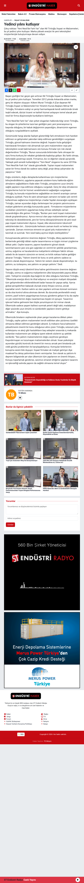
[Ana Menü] (5, 5)
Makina (51, 14)
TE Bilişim (47, 741)
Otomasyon (62, 14)
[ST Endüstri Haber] (41, 5)
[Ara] (79, 5)
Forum (8, 719)
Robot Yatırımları (9, 14)
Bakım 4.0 (22, 14)
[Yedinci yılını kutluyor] (42, 65)
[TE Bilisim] (11, 394)
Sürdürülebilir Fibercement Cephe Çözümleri (21, 432)
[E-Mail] (20, 398)
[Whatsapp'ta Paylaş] (15, 90)
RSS (22, 734)
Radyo (46, 714)
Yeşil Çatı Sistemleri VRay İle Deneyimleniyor (21, 460)
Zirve (45, 719)
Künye (45, 724)
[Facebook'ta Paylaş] (6, 90)
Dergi (8, 717)
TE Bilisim (22, 393)
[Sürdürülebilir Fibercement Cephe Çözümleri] (23, 420)
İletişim (46, 721)
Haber (8, 714)
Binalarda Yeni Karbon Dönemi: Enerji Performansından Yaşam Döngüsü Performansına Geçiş (23, 490)
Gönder (10, 525)
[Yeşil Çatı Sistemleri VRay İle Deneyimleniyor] (23, 448)
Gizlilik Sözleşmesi (13, 721)
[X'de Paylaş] (10, 90)
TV (45, 717)
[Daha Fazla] (19, 90)
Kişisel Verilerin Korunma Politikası (19, 724)
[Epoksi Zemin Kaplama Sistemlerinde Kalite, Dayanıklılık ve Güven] (60, 420)
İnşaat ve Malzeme (21, 20)
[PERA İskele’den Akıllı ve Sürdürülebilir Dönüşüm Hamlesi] (60, 476)
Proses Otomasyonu (37, 14)
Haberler (8, 20)
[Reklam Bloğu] (42, 572)
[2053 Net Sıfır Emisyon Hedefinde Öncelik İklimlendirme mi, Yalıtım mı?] (60, 448)
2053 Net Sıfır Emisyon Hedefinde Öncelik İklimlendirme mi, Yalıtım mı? (57, 461)
